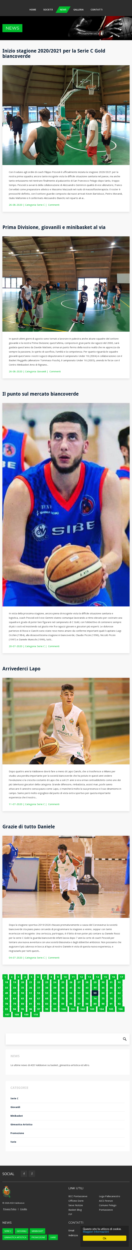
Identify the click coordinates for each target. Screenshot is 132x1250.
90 (103, 1003)
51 (30, 993)
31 (111, 982)
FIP (70, 1214)
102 (82, 1009)
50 (22, 993)
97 (38, 1009)
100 (63, 1009)
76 (111, 998)
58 (86, 993)
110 (35, 1014)
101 (73, 1009)
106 (120, 1009)
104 (101, 1009)
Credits (23, 1209)
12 (81, 976)
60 (103, 993)
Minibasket (16, 1116)
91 (111, 1003)
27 (78, 982)
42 (78, 987)
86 (70, 1003)
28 (86, 982)
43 (86, 987)
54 (54, 993)
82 (38, 1003)
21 (30, 982)
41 (70, 987)
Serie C (41, 204)
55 (62, 993)
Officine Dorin (76, 1200)
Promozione (17, 1133)
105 (111, 1009)
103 (92, 1009)
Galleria (78, 9)
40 (62, 987)
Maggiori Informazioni (96, 1231)
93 (6, 1009)
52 (38, 993)
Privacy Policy (9, 1209)
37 (38, 987)
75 (103, 998)
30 (103, 982)
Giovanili (41, 371)
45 (103, 987)
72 (78, 998)
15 (105, 976)
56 (70, 993)
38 (46, 987)
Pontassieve (106, 1209)
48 (6, 993)
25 (62, 982)
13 (89, 976)
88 (86, 1003)
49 (14, 993)
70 (62, 998)
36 (30, 987)
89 (95, 1003)
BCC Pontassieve (77, 1196)
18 (6, 982)
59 (95, 993)
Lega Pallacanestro (109, 1196)
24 (54, 982)
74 (95, 998)
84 (54, 1003)
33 (6, 987)
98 (46, 1009)
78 (6, 1003)
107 (7, 1014)
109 (26, 1014)
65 (22, 998)
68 (46, 998)
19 (14, 982)
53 (46, 993)
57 (78, 993)
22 (38, 982)
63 (6, 998)
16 (113, 976)
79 (14, 1003)
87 (78, 1003)
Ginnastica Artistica (21, 1124)
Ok (104, 1238)
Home (32, 9)
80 (22, 1003)
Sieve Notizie (75, 1205)
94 (14, 1009)
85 (62, 1003)
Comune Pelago (107, 1205)
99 (54, 1009)
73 (86, 998)
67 (38, 998)
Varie (13, 1142)
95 (22, 1009)
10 (65, 976)
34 (14, 987)
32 (119, 982)
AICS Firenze (106, 1200)
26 (70, 982)
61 (111, 993)
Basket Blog (75, 1209)
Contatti (97, 9)
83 (46, 1003)
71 (70, 998)
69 (54, 998)
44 (95, 987)
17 (121, 976)
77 (119, 998)
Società (48, 9)
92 (119, 1003)
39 (54, 987)
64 (14, 998)
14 (97, 976)
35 (22, 987)
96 (30, 1009)
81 (30, 1003)
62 (119, 993)
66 (30, 998)
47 (119, 987)
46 (111, 987)
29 (95, 982)
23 (46, 982)
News (63, 9)
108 (16, 1014)
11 (73, 976)
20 (22, 982)
